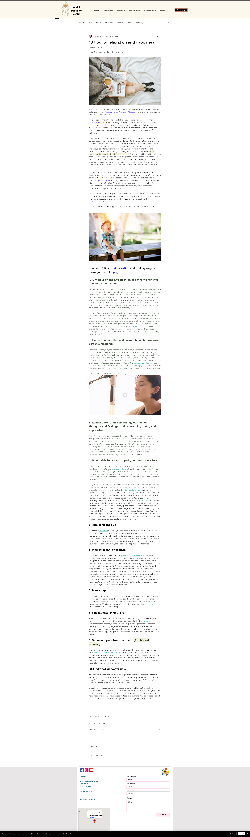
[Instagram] (86, 770)
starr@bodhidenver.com (88, 799)
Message (129, 798)
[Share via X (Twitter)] (95, 723)
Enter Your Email (131, 783)
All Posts (82, 23)
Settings (232, 834)
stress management (124, 23)
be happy (139, 23)
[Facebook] (82, 770)
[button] (168, 23)
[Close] (247, 833)
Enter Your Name (131, 776)
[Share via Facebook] (90, 723)
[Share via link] (104, 723)
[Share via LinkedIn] (99, 723)
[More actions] (160, 36)
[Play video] (125, 395)
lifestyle (98, 23)
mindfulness (109, 23)
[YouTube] (91, 770)
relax (90, 23)
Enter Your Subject (131, 790)
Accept (241, 834)
